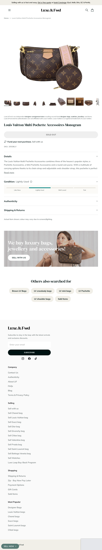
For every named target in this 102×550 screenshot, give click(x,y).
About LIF (12, 381)
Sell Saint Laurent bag (18, 449)
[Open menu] (9, 10)
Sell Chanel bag (15, 413)
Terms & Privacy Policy (18, 395)
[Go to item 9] (80, 102)
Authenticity (13, 377)
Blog (10, 390)
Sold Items (63, 299)
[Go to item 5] (44, 102)
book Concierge (60, 2)
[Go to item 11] (98, 102)
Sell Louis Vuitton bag (18, 417)
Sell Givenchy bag (16, 431)
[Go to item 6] (53, 102)
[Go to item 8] (71, 102)
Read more (9, 172)
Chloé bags (13, 530)
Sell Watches (14, 458)
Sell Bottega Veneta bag (19, 453)
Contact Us (13, 372)
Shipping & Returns (17, 476)
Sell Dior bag (14, 426)
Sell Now (9, 546)
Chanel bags (14, 516)
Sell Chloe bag (14, 435)
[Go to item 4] (35, 102)
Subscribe (29, 352)
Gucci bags (13, 521)
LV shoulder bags (42, 299)
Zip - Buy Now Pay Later (19, 480)
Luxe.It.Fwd (19, 545)
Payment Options (16, 485)
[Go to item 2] (17, 102)
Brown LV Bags (19, 291)
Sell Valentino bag (16, 440)
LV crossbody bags (43, 291)
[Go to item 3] (26, 102)
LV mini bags (65, 291)
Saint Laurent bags (17, 525)
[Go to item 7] (62, 102)
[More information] (31, 181)
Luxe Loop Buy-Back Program (22, 462)
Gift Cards (13, 489)
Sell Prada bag (15, 444)
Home (6, 18)
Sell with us (37, 141)
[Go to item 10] (89, 102)
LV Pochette (84, 291)
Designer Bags (15, 507)
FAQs (10, 386)
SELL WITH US (19, 257)
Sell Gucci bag (14, 422)
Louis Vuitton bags (16, 512)
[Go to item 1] (8, 102)
